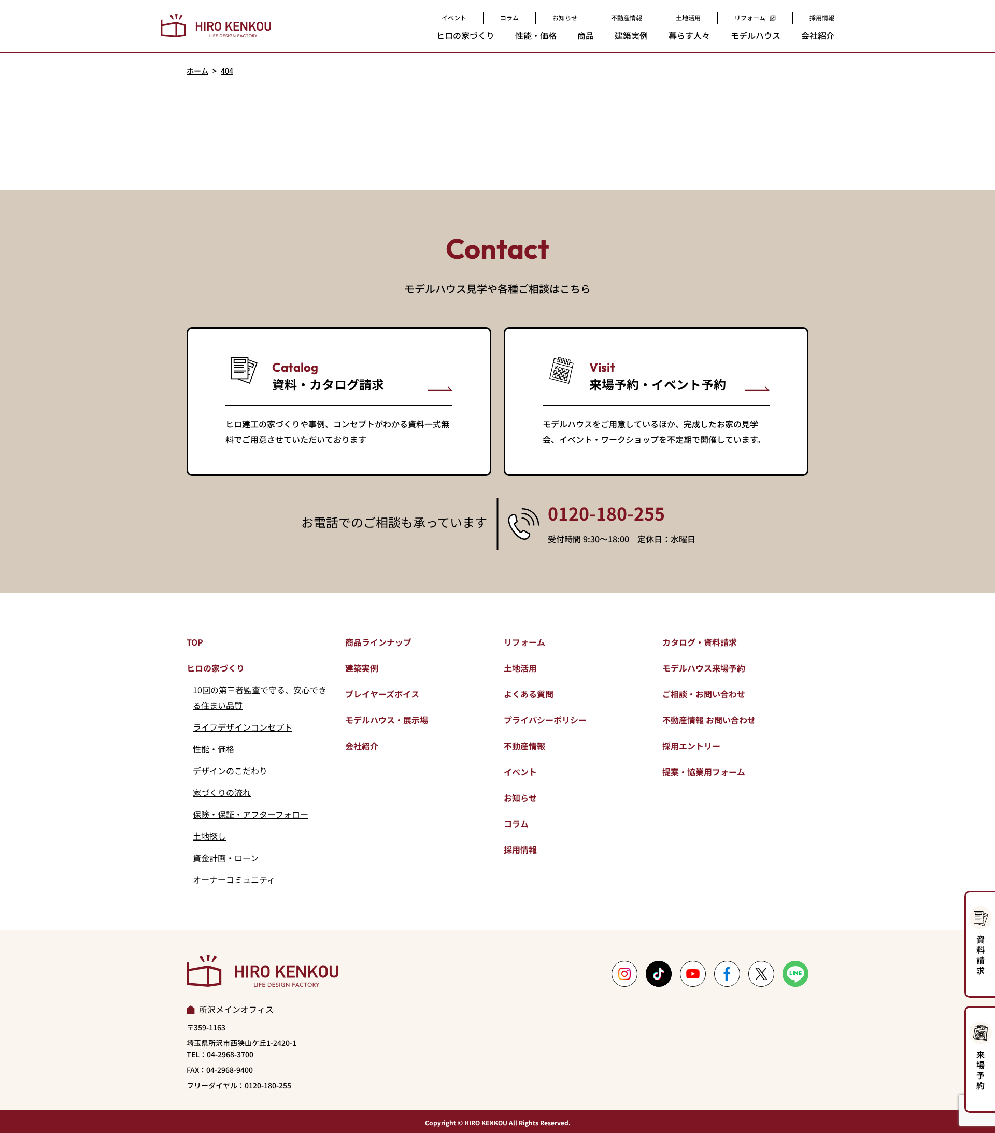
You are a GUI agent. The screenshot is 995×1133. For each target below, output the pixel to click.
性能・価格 (213, 749)
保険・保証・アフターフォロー (250, 814)
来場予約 (980, 1070)
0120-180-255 (606, 513)
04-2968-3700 (230, 1054)
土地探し (209, 836)
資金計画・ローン (226, 857)
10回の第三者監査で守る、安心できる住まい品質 (259, 697)
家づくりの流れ (222, 792)
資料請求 (980, 954)
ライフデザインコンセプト (242, 727)
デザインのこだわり (230, 770)
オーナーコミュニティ (234, 879)
